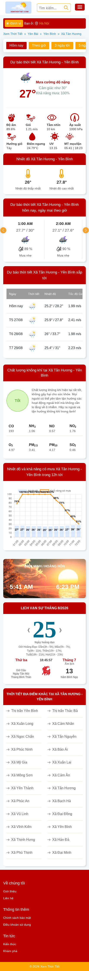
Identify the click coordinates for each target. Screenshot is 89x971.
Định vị (15, 23)
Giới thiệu (9, 891)
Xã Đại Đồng (62, 814)
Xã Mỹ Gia (19, 762)
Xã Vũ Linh (19, 814)
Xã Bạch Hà (61, 801)
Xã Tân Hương (64, 788)
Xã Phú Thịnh (21, 852)
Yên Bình (49, 33)
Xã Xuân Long (22, 723)
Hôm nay (16, 45)
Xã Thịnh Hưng (23, 839)
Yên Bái (33, 33)
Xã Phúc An (20, 801)
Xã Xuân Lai (61, 762)
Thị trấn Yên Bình (24, 711)
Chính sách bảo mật (17, 917)
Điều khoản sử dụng (17, 924)
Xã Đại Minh (61, 852)
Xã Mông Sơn (22, 775)
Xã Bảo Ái (60, 749)
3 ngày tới (62, 45)
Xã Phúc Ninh (22, 749)
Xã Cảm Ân (61, 775)
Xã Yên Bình (62, 827)
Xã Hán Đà (60, 839)
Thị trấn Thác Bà (65, 711)
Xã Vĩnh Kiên (21, 827)
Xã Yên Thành (22, 788)
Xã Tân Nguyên (64, 736)
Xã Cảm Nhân (63, 723)
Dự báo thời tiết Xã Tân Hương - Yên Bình (44, 62)
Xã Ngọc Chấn (22, 736)
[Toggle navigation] (80, 7)
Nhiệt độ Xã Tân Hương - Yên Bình (44, 159)
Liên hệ (8, 898)
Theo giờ (39, 45)
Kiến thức (9, 944)
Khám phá (10, 951)
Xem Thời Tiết (12, 33)
